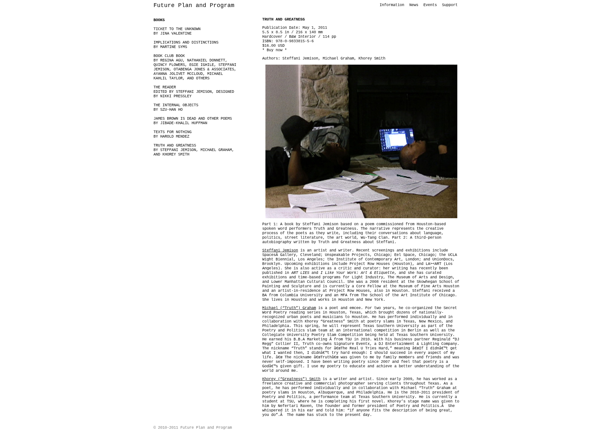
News (413, 5)
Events (430, 5)
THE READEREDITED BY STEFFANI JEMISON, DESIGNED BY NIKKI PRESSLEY (194, 92)
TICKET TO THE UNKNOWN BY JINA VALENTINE (177, 31)
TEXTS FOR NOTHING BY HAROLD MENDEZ (173, 134)
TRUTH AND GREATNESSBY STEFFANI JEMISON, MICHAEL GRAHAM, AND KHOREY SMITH (194, 150)
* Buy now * (274, 50)
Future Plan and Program (194, 5)
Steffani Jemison (280, 250)
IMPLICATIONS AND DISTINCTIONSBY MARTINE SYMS (186, 44)
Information (392, 5)
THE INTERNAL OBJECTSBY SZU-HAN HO (176, 107)
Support (450, 5)
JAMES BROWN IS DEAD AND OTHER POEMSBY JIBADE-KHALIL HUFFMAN (193, 120)
